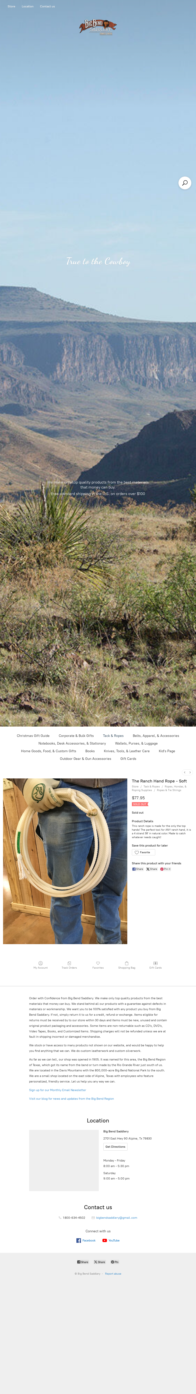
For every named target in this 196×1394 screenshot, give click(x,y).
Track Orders (69, 967)
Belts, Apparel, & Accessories (156, 736)
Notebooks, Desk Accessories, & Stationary (72, 743)
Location (27, 6)
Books (90, 751)
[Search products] (184, 182)
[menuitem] (184, 772)
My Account (40, 967)
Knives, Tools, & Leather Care (127, 751)
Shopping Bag (126, 967)
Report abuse (113, 1273)
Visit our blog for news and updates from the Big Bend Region (71, 1098)
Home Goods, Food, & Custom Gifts (48, 751)
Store (11, 6)
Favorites (98, 967)
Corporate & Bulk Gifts (76, 736)
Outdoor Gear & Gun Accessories (85, 759)
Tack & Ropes (113, 736)
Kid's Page (167, 751)
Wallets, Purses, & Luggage (136, 743)
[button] (143, 852)
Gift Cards (128, 759)
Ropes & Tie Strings (169, 790)
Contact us (47, 6)
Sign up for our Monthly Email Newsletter (57, 1090)
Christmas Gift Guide (33, 736)
